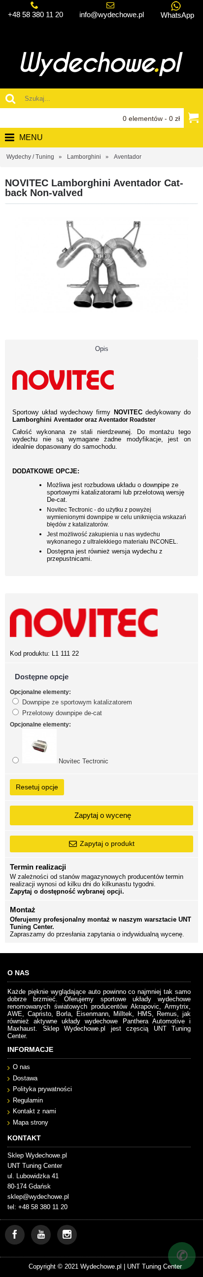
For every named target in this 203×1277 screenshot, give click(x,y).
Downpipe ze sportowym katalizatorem (76, 702)
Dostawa (25, 1078)
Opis (101, 348)
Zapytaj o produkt (107, 843)
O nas (21, 1067)
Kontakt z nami (34, 1111)
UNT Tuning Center (154, 1266)
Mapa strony (30, 1122)
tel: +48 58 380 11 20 (37, 1207)
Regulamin (28, 1100)
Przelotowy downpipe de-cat (61, 713)
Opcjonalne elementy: (40, 692)
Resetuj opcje (37, 787)
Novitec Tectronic (82, 761)
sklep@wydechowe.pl (38, 1196)
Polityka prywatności (42, 1089)
